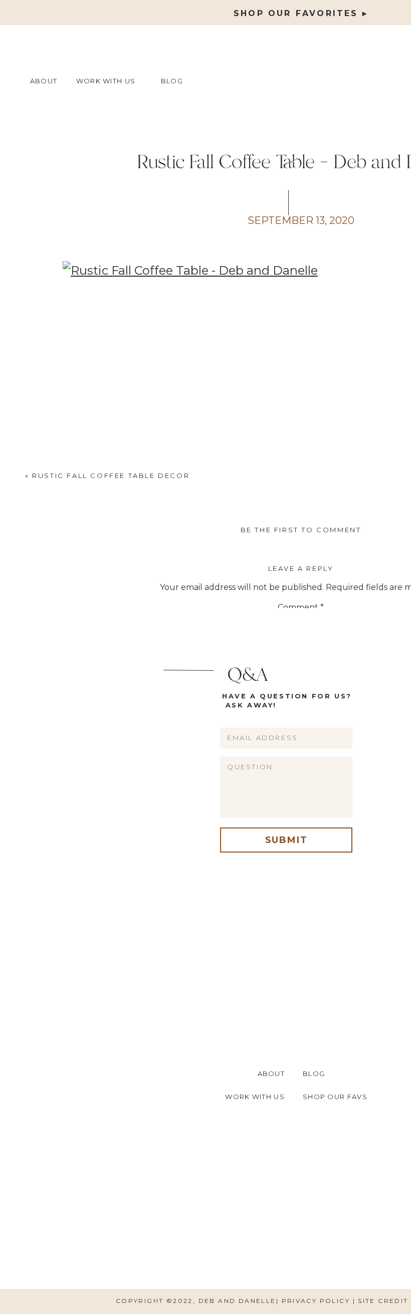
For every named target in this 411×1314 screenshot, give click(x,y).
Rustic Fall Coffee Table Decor (110, 475)
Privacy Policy (317, 1300)
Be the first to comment (301, 530)
